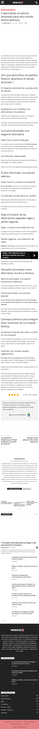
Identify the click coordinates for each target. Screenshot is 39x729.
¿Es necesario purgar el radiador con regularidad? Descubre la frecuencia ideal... (23, 586)
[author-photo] (19, 452)
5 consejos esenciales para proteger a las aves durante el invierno (18, 544)
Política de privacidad (29, 722)
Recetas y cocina (10, 10)
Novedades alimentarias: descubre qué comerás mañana (6, 502)
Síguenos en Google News (17, 415)
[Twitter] (7, 28)
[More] (20, 28)
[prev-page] (18, 509)
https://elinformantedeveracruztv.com (19, 461)
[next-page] (21, 509)
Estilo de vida (4, 696)
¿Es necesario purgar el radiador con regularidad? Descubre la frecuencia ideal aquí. (19, 504)
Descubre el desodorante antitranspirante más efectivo (21, 576)
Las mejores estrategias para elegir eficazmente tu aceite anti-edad (23, 612)
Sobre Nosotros (8, 722)
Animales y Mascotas (7, 710)
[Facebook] (3, 28)
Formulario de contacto (16, 724)
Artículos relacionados (14, 489)
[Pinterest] (11, 28)
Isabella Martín (7, 23)
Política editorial (18, 722)
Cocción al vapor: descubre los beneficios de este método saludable (32, 503)
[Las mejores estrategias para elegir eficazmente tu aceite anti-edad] (5, 616)
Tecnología (4, 712)
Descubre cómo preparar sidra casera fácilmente (30, 440)
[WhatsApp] (16, 28)
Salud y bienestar (6, 698)
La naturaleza (4, 704)
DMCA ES (26, 724)
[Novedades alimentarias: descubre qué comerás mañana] (7, 496)
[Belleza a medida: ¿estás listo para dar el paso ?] (5, 569)
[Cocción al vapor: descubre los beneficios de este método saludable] (32, 496)
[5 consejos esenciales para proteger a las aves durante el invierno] (19, 529)
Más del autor (26, 489)
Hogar (6, 6)
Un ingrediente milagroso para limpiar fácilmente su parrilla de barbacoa (9, 441)
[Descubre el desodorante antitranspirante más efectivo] (5, 578)
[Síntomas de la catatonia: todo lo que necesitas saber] (5, 606)
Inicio (2, 6)
